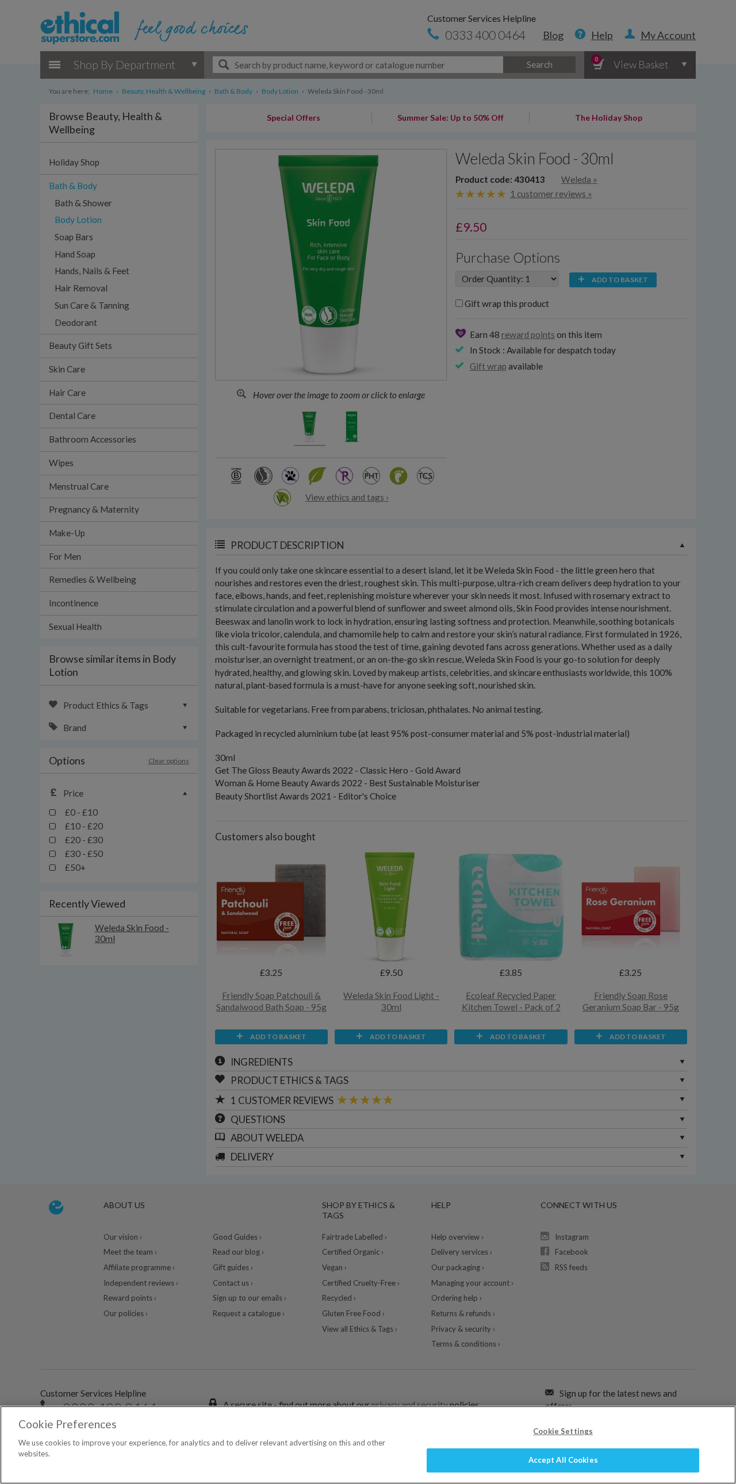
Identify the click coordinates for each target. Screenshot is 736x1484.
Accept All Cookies (563, 1459)
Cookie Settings (563, 1431)
